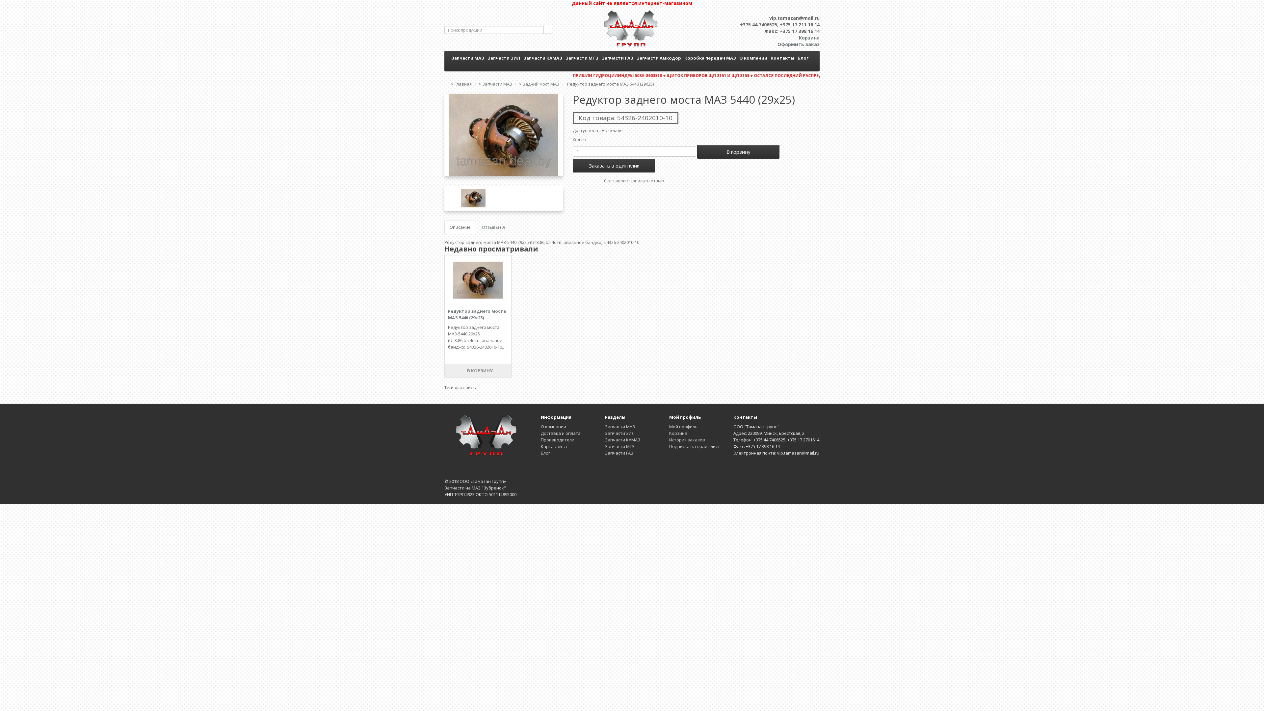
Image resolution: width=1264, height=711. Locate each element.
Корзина (678, 433)
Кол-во (579, 140)
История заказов (687, 440)
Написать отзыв (646, 181)
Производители (557, 440)
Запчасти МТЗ (582, 58)
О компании (753, 58)
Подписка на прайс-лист (694, 446)
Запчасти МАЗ (467, 58)
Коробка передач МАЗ (710, 58)
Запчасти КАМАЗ (542, 58)
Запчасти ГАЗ (617, 58)
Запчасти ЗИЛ (503, 58)
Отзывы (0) (493, 227)
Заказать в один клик (614, 165)
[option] (503, 135)
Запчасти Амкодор (659, 58)
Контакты (782, 58)
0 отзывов (615, 181)
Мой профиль (683, 427)
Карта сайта (554, 446)
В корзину (738, 151)
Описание (460, 227)
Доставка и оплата (561, 433)
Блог (803, 58)
